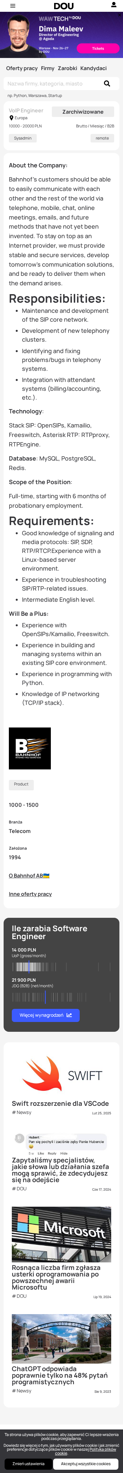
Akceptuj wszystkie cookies (86, 1463)
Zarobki (67, 68)
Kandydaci (93, 68)
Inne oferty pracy (30, 893)
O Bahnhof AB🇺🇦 (29, 875)
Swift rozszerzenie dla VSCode (60, 1103)
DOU (22, 1188)
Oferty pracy (22, 68)
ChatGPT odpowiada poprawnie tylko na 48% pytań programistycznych (60, 1375)
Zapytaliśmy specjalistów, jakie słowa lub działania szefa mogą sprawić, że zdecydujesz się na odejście (60, 1170)
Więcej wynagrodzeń (41, 1015)
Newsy (24, 1112)
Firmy (47, 68)
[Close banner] (118, 13)
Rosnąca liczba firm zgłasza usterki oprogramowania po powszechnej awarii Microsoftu (56, 1277)
